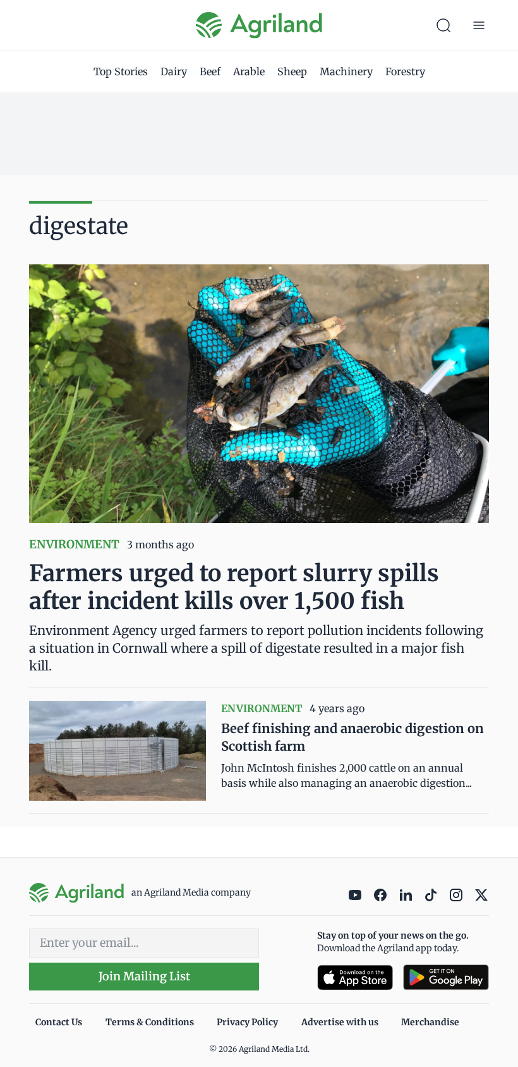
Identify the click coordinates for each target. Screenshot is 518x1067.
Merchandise (430, 1022)
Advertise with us (339, 1022)
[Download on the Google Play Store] (446, 977)
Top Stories (120, 71)
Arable (249, 71)
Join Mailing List (144, 976)
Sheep (292, 71)
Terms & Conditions (149, 1022)
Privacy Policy (247, 1022)
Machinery (346, 71)
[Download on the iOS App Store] (355, 977)
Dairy (173, 71)
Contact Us (58, 1022)
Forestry (405, 71)
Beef (210, 71)
